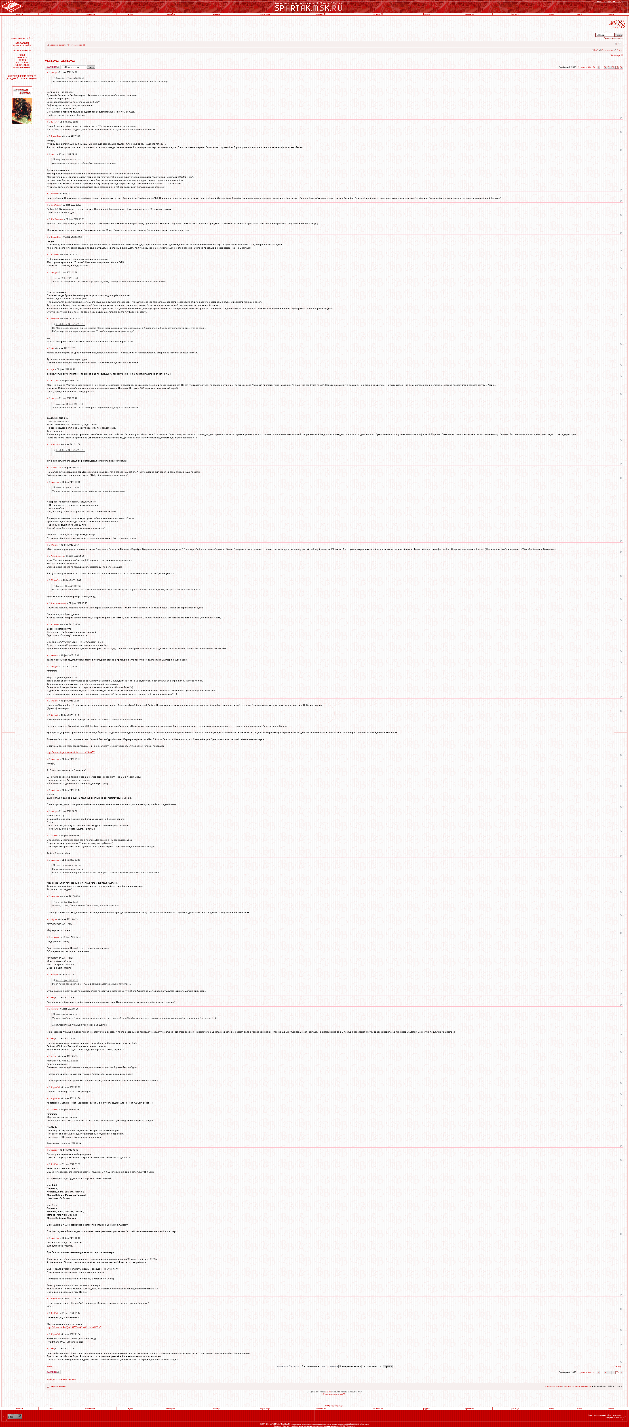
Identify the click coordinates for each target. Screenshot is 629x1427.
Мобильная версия (615, 43)
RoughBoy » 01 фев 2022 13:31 (70, 78)
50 (605, 67)
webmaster (617, 1415)
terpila (54, 919)
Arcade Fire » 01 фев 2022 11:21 (70, 324)
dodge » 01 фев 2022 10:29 (68, 487)
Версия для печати (620, 43)
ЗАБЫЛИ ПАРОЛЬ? (22, 67)
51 (609, 67)
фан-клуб (515, 14)
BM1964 (55, 380)
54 (621, 67)
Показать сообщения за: (288, 1366)
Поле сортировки (329, 1366)
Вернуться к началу (621, 118)
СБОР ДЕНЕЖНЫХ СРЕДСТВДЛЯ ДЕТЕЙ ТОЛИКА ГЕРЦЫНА (22, 77)
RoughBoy (56, 136)
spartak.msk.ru (352, 1424)
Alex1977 (55, 444)
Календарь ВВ (616, 55)
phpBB (328, 1392)
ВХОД (22, 55)
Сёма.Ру (618, 1417)
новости (19, 14)
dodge (54, 72)
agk (52, 369)
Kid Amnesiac (57, 219)
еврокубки (170, 14)
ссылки (611, 14)
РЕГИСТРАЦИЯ (22, 65)
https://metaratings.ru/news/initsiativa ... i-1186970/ (71, 752)
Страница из (586, 67)
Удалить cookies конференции (577, 1386)
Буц (53, 997)
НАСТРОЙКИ (22, 62)
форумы (426, 14)
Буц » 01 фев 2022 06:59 (67, 902)
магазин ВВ (321, 14)
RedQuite (55, 1164)
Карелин (55, 254)
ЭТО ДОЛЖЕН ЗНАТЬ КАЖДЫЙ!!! (22, 44)
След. (618, 1366)
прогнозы (469, 14)
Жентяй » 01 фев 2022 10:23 (69, 586)
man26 (54, 1150)
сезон (51, 14)
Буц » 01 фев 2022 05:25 (67, 980)
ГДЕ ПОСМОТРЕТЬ (22, 50)
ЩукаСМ (55, 1087)
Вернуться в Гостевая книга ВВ (61, 1379)
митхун (54, 193)
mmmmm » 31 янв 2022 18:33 (69, 1014)
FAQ (596, 50)
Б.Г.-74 (54, 122)
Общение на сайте (58, 45)
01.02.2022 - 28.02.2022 (60, 60)
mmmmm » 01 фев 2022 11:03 (69, 404)
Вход (619, 50)
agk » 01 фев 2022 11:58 (67, 278)
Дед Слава (56, 205)
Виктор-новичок (58, 603)
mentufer (55, 318)
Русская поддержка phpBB (334, 1394)
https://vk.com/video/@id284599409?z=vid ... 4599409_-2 (74, 1327)
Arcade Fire (56, 467)
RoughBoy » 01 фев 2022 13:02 (70, 159)
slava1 (54, 1056)
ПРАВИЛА (22, 58)
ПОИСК (22, 60)
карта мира (265, 14)
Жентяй (54, 545)
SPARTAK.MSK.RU (278, 1424)
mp (52, 348)
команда (216, 14)
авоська (54, 835)
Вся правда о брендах (333, 1405)
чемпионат (90, 14)
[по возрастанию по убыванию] (378, 1366)
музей (579, 14)
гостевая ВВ (378, 14)
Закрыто (48, 66)
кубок (130, 14)
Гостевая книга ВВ (77, 45)
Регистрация (607, 50)
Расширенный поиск (613, 38)
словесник (55, 937)
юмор (551, 14)
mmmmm (55, 482)
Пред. (49, 1366)
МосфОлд (55, 580)
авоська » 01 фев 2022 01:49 (69, 865)
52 (613, 67)
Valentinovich (57, 556)
